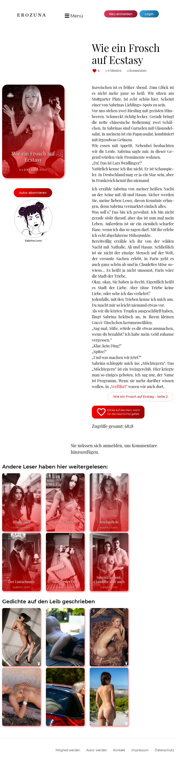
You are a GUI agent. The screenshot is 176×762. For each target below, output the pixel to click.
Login (149, 14)
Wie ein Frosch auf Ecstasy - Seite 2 (140, 397)
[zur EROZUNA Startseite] (31, 16)
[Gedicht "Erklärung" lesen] (109, 724)
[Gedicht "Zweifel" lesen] (65, 664)
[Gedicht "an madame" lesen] (21, 664)
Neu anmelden (120, 14)
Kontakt (119, 750)
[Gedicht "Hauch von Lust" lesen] (109, 664)
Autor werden (96, 750)
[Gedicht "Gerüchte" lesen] (65, 724)
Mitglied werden (68, 750)
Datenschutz (164, 750)
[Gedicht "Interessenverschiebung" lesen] (21, 724)
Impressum (140, 750)
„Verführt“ (118, 386)
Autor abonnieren (33, 193)
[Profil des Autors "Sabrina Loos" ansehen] (33, 202)
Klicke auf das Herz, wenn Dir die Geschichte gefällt (123, 412)
